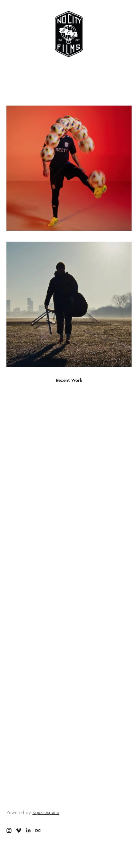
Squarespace (45, 812)
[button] (69, 511)
